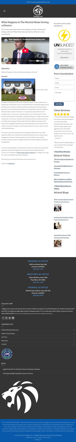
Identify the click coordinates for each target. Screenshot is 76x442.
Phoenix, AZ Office (38, 287)
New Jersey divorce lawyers (26, 152)
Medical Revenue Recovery (10, 330)
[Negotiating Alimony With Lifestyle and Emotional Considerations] (57, 243)
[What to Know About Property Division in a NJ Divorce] (57, 207)
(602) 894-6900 (38, 295)
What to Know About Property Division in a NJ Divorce (63, 200)
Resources (4, 340)
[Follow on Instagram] (6, 318)
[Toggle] (74, 330)
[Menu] (4, 11)
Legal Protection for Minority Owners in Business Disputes (21, 369)
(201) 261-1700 (38, 269)
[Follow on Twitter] (9, 318)
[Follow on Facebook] (3, 318)
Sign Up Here (64, 57)
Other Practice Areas (8, 333)
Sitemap (59, 435)
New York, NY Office (38, 274)
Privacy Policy (51, 435)
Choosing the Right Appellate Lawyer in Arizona (18, 373)
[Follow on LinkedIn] (13, 318)
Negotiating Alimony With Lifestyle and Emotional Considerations (62, 236)
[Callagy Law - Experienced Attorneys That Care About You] (38, 11)
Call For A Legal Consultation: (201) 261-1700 (38, 2)
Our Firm (4, 337)
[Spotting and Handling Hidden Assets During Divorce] (57, 225)
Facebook (11, 163)
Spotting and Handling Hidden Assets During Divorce (63, 218)
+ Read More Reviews (62, 152)
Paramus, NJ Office (38, 261)
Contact (4, 344)
